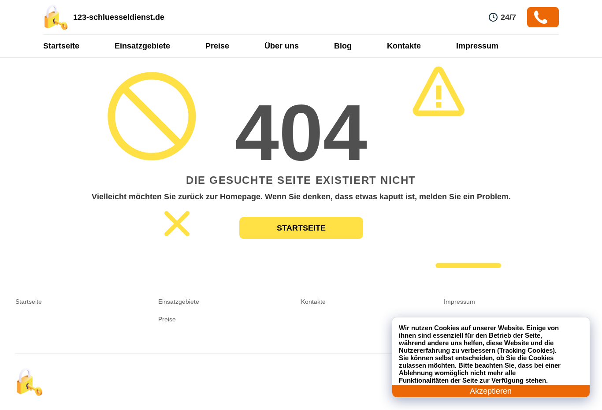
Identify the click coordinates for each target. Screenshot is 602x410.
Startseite (61, 45)
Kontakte (404, 45)
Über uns (281, 45)
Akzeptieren (491, 391)
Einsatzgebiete (142, 45)
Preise (217, 45)
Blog (343, 45)
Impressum (477, 45)
